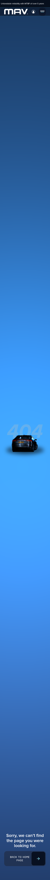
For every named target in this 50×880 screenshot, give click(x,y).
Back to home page (20, 858)
